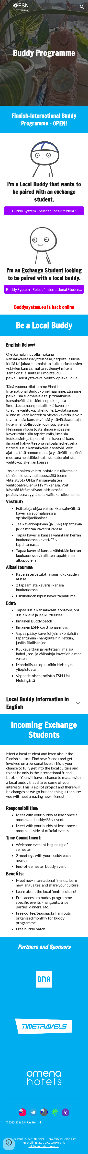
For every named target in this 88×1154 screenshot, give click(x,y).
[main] (44, 53)
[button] (6, 7)
